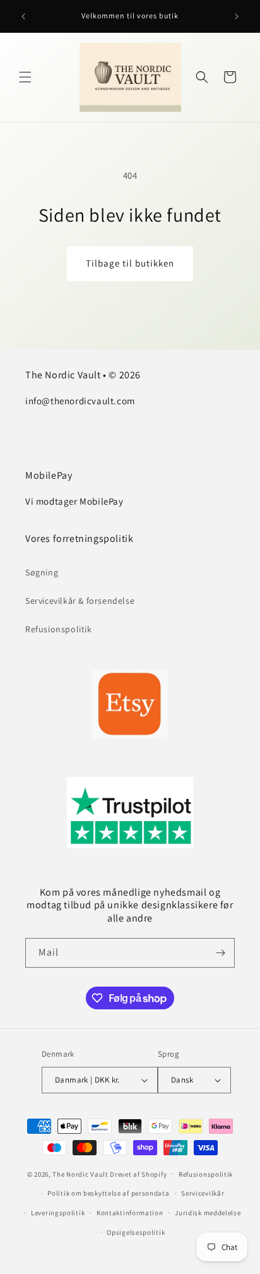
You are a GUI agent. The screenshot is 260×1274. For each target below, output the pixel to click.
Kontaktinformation (130, 1212)
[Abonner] (220, 953)
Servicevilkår (202, 1193)
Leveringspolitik (58, 1212)
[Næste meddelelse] (237, 16)
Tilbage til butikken (130, 263)
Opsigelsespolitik (136, 1232)
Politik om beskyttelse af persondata (108, 1193)
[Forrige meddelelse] (23, 16)
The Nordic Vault (80, 1173)
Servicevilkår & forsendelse (79, 600)
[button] (25, 77)
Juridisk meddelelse (207, 1212)
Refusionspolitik (58, 629)
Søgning (41, 572)
